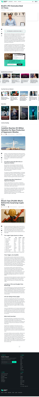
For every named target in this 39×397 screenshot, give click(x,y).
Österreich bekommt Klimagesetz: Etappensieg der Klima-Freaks (5, 98)
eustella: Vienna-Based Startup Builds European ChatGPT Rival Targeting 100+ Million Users (34, 81)
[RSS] (32, 1)
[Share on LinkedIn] (1, 33)
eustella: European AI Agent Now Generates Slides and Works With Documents (5, 81)
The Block (13, 278)
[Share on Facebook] (1, 29)
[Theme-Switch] (36, 1)
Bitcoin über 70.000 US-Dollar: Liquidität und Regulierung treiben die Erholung (14, 99)
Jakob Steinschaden (5, 355)
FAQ (23, 384)
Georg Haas (3, 134)
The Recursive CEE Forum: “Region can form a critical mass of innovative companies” (16, 81)
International (10, 1)
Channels (15, 1)
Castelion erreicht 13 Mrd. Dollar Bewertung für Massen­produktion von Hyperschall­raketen (24, 99)
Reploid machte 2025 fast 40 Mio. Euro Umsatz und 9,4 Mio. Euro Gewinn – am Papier (33, 99)
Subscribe (19, 64)
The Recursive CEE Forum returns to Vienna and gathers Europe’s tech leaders (25, 81)
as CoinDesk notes (11, 288)
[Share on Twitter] (1, 31)
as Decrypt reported (20, 265)
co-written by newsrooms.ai (11, 134)
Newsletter (19, 1)
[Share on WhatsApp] (1, 35)
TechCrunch (8, 155)
